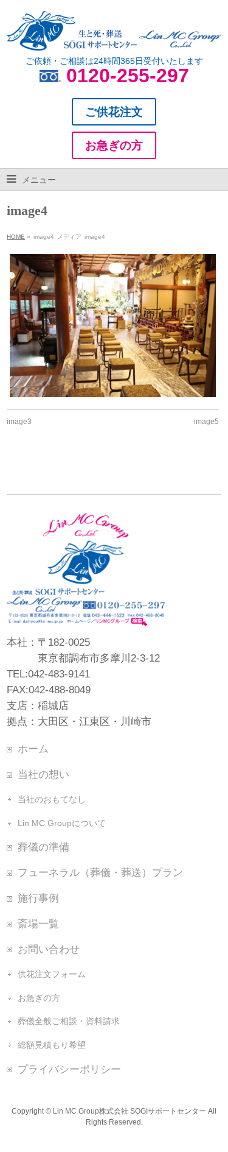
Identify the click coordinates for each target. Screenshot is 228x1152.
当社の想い (43, 774)
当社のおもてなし (52, 799)
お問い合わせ (49, 949)
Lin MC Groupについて (62, 823)
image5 (206, 421)
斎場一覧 (38, 923)
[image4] (113, 325)
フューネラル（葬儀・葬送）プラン (100, 872)
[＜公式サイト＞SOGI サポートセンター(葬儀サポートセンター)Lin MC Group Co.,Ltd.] (114, 36)
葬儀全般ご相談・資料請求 (69, 1021)
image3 (19, 421)
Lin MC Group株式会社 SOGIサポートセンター (129, 1111)
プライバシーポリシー (69, 1069)
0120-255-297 (127, 76)
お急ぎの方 (39, 998)
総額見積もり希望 (52, 1045)
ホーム (33, 749)
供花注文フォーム (52, 974)
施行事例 (38, 898)
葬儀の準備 (43, 847)
